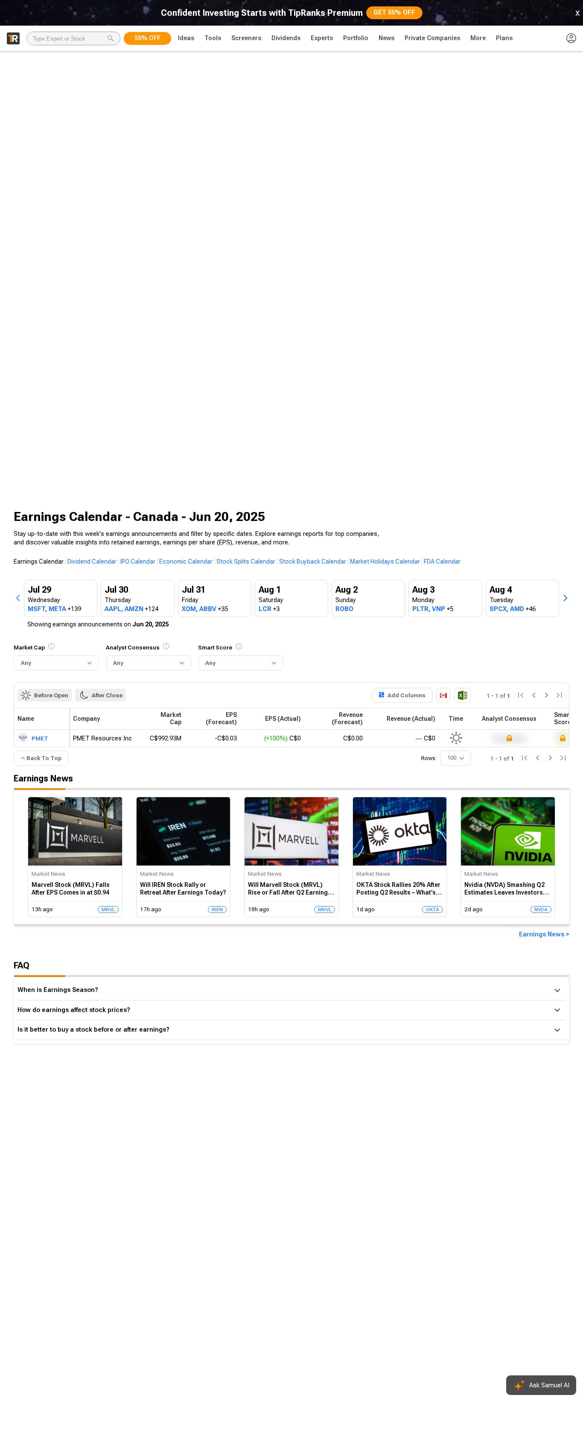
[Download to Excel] (462, 695)
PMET (40, 738)
